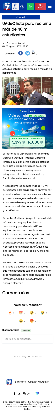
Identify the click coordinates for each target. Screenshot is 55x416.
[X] (19, 393)
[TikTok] (28, 393)
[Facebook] (14, 393)
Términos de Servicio (13, 406)
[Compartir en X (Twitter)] (27, 53)
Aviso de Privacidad (38, 382)
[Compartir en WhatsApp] (34, 53)
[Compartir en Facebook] (20, 53)
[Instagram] (24, 393)
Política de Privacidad (31, 406)
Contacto (20, 382)
